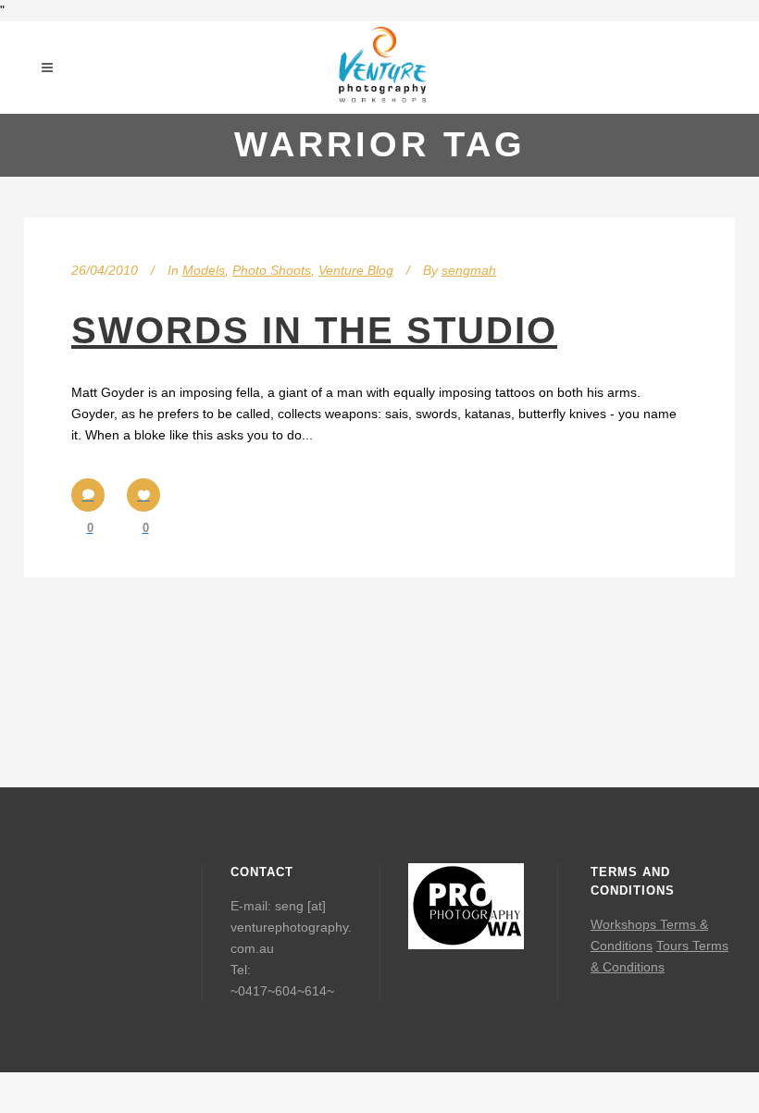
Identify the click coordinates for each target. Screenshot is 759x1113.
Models (203, 270)
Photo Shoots (271, 270)
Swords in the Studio (314, 330)
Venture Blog (355, 270)
